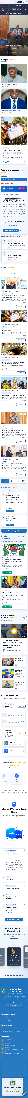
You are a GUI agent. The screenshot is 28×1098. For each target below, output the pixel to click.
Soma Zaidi (7, 162)
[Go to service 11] (20, 976)
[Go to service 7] (14, 976)
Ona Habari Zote (14, 274)
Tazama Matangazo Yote (14, 532)
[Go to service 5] (11, 976)
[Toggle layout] (22, 1080)
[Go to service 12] (22, 976)
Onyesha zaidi (9, 873)
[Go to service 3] (8, 976)
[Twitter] (20, 1007)
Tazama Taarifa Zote (10, 180)
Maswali (4, 2)
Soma (9, 248)
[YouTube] (16, 1007)
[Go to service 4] (10, 976)
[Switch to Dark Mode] (15, 2)
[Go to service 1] (5, 976)
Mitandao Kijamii (12, 2)
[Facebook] (7, 1007)
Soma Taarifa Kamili (10, 231)
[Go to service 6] (13, 976)
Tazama (11, 512)
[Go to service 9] (17, 976)
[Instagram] (12, 1007)
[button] (14, 862)
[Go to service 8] (16, 976)
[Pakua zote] (21, 716)
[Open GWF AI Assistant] (24, 1094)
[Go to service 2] (7, 976)
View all (24, 619)
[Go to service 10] (19, 976)
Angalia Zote (21, 537)
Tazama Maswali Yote (13, 920)
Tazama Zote (22, 707)
